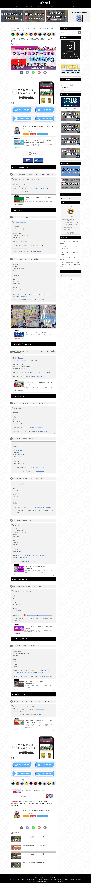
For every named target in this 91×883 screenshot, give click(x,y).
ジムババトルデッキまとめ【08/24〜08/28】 (69, 242)
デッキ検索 (41, 877)
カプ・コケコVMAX (29, 801)
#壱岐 (44, 670)
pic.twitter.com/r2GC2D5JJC (38, 467)
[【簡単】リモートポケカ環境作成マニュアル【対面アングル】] (57, 16)
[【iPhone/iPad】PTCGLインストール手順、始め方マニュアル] (79, 16)
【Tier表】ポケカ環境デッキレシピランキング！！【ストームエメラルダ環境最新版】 (70, 264)
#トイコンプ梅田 (31, 294)
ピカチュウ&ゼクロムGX (16, 803)
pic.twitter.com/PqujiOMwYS (37, 427)
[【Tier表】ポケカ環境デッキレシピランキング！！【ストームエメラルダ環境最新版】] (12, 16)
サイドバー (54, 877)
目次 (33, 153)
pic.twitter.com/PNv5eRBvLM (20, 296)
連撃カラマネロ (14, 805)
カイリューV (22, 801)
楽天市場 (33, 134)
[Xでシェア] (21, 72)
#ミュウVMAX (19, 450)
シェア (46, 877)
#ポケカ (16, 222)
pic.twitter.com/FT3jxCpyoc (43, 188)
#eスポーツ (27, 672)
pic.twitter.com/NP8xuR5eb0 (20, 248)
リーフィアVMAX (40, 803)
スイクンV (36, 801)
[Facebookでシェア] (27, 72)
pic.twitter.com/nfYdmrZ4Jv (37, 672)
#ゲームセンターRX (38, 670)
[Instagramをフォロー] (71, 233)
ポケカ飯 (70, 216)
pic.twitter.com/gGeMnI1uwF (20, 711)
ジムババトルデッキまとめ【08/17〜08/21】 (69, 258)
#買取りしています (19, 672)
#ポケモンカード (23, 222)
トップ (50, 877)
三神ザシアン (50, 803)
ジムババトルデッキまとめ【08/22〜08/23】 (69, 253)
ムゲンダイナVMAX (31, 803)
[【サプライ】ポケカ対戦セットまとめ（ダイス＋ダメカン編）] (34, 16)
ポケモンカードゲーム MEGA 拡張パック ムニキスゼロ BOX (38, 810)
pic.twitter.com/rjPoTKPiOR (45, 615)
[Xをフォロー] (68, 233)
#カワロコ (30, 372)
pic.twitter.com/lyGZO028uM (45, 507)
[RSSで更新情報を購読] (73, 233)
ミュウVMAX (24, 803)
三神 (45, 803)
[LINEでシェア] (33, 72)
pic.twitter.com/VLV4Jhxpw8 (46, 372)
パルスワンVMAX (43, 801)
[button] (45, 72)
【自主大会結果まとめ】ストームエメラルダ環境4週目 (70, 247)
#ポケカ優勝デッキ (45, 294)
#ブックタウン (30, 507)
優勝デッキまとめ (15, 801)
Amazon (26, 134)
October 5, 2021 (36, 192)
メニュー (36, 877)
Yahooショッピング (42, 134)
